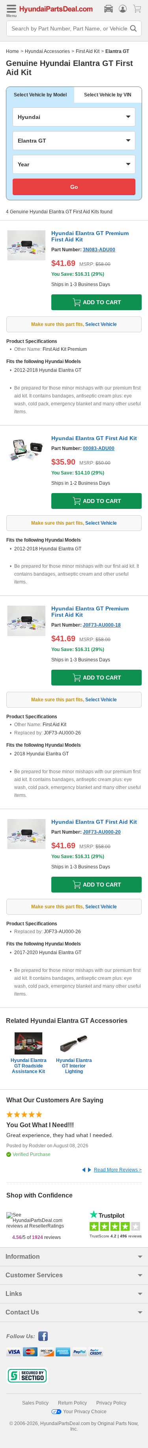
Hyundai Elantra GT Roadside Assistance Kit (29, 1066)
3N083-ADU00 (99, 249)
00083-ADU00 (98, 448)
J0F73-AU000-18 (102, 625)
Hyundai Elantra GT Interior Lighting (74, 1066)
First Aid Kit (87, 51)
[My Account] (122, 8)
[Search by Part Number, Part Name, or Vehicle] (133, 28)
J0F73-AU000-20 (102, 832)
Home (12, 51)
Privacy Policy (111, 1403)
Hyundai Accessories (47, 51)
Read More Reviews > (118, 1170)
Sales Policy (35, 1403)
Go (74, 187)
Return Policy (72, 1403)
